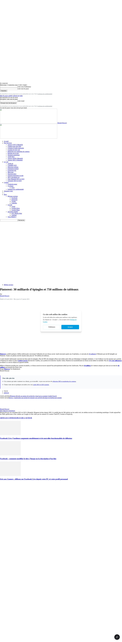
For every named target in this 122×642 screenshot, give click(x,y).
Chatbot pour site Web (14, 146)
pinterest (6, 393)
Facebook (14, 198)
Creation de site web (14, 150)
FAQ (12, 187)
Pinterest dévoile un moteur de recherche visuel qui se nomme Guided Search (33, 396)
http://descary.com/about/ (7, 411)
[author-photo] (4, 407)
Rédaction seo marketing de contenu (18, 151)
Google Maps (15, 210)
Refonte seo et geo (13, 153)
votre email (21, 101)
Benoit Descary (4, 296)
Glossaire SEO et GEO (15, 181)
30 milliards (92, 354)
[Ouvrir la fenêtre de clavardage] (117, 637)
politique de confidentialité (45, 94)
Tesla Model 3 (12, 217)
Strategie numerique (14, 155)
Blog (5, 194)
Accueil (6, 141)
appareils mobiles (13, 212)
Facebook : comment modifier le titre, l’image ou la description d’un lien (28, 459)
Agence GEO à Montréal (15, 144)
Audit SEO (11, 157)
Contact (6, 182)
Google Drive (15, 208)
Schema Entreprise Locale (15, 175)
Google (10, 205)
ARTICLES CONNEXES (8, 418)
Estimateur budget (13, 169)
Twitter (13, 201)
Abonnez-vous (8, 191)
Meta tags (10, 172)
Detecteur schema (13, 167)
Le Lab (6, 162)
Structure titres (12, 174)
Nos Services (8, 143)
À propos (10, 186)
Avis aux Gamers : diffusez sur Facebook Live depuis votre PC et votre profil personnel (34, 479)
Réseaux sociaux (13, 196)
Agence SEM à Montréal (15, 158)
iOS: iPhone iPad (16, 213)
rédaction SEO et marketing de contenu (64, 381)
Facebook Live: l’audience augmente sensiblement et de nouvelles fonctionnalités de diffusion (36, 438)
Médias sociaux (8, 285)
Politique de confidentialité (16, 189)
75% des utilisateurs (115, 360)
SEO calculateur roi (13, 177)
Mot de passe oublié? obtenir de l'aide (11, 96)
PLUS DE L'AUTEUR (24, 418)
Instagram (14, 199)
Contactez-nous (12, 184)
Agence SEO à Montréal (15, 160)
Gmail (13, 206)
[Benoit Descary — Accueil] (28, 138)
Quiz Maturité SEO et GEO (16, 179)
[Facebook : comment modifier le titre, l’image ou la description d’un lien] (10, 455)
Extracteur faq (12, 170)
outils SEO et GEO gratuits (41, 384)
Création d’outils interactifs (16, 148)
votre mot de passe (23, 89)
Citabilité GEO (12, 165)
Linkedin (14, 203)
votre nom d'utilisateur (24, 87)
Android (13, 215)
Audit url (10, 163)
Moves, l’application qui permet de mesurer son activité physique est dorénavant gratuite (35, 398)
